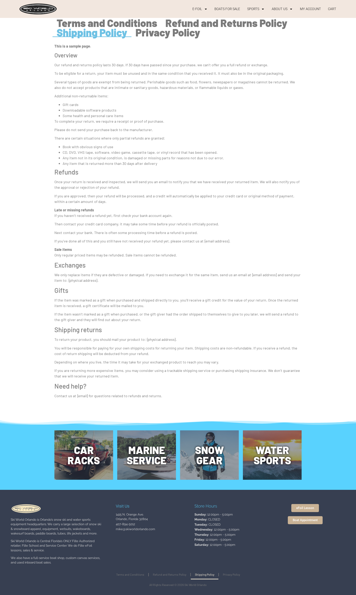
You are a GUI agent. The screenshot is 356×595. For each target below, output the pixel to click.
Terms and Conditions (107, 23)
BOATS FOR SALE (227, 9)
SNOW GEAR (209, 455)
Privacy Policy (168, 32)
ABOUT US (280, 9)
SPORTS (253, 9)
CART (332, 9)
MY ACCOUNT (310, 9)
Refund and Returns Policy (226, 23)
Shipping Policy (92, 32)
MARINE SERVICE (146, 455)
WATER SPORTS (272, 455)
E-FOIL (197, 9)
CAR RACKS (84, 455)
